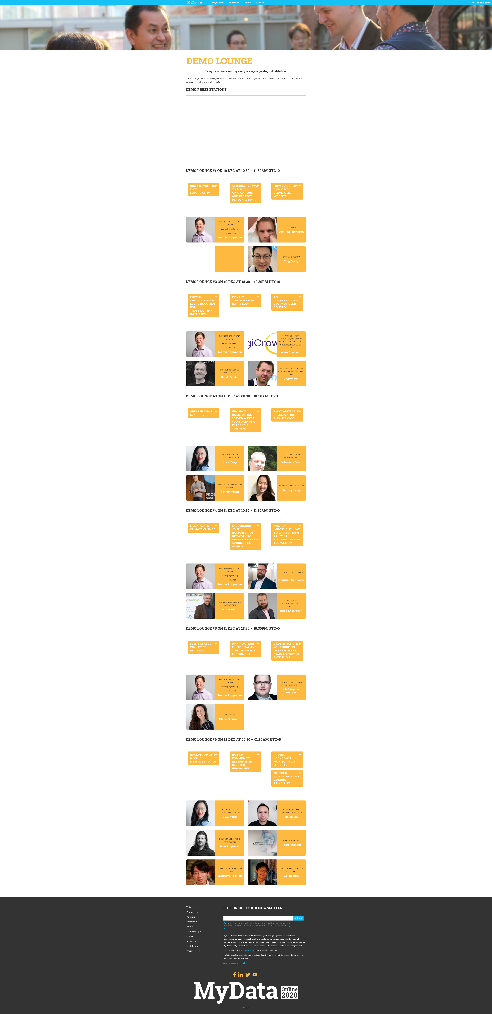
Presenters (191, 922)
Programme (217, 2)
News (247, 2)
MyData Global (246, 950)
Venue (189, 926)
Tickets (189, 907)
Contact (261, 2)
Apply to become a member (235, 963)
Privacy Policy (193, 951)
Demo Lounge (193, 931)
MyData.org (192, 946)
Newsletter (191, 941)
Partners (234, 2)
